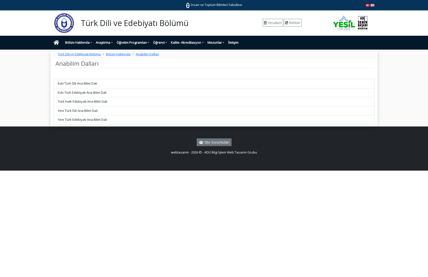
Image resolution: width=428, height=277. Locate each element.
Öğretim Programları (132, 42)
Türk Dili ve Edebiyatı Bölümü (79, 54)
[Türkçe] (368, 5)
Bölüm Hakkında (77, 42)
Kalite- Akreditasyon (186, 42)
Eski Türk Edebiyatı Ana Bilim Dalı (82, 92)
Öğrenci (159, 42)
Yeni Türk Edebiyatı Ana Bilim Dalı (82, 119)
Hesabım (274, 22)
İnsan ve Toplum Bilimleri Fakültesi (216, 4)
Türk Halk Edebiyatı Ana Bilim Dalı (82, 101)
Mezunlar (215, 42)
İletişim (233, 42)
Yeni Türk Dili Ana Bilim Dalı (78, 110)
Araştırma (103, 42)
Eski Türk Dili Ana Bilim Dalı (77, 83)
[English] (372, 5)
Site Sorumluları (216, 142)
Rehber (294, 22)
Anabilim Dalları (147, 54)
